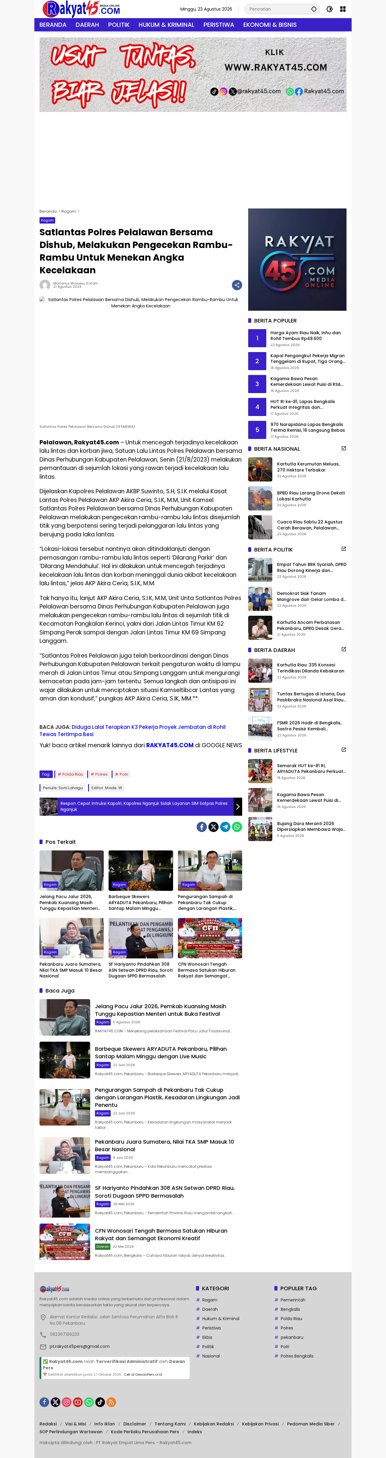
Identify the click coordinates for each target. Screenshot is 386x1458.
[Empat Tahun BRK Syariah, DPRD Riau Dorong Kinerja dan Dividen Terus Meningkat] (260, 570)
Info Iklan (104, 1424)
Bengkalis (290, 1309)
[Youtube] (78, 1402)
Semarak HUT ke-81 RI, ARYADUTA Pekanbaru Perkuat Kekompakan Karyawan (310, 768)
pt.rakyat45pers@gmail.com (80, 1346)
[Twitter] (213, 827)
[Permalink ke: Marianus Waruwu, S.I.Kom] (46, 285)
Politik (208, 1347)
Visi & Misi (75, 1424)
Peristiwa (211, 1328)
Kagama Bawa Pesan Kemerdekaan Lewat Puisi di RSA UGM (306, 381)
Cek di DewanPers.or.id (143, 1374)
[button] (314, 9)
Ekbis (207, 1337)
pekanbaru (292, 1337)
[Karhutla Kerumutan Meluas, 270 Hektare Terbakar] (260, 469)
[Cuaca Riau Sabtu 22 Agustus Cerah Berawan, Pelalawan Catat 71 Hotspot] (260, 527)
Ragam (47, 220)
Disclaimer (134, 1424)
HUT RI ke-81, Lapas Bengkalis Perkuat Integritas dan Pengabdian (303, 404)
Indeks (195, 1432)
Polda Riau (72, 774)
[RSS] (111, 1402)
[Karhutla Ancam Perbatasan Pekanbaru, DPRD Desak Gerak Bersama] (260, 628)
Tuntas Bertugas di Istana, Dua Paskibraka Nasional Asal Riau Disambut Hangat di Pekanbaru (311, 697)
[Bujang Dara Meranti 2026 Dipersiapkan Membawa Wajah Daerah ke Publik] (260, 829)
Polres (101, 774)
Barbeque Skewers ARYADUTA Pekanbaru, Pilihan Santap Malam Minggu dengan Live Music (140, 903)
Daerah (188, 952)
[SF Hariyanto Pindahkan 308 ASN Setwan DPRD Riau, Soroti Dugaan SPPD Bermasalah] (141, 938)
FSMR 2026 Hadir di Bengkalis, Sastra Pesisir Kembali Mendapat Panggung (309, 726)
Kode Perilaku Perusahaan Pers (145, 1432)
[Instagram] (66, 1402)
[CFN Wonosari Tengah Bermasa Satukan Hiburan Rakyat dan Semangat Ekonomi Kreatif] (210, 938)
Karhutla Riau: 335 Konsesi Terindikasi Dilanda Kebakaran (310, 668)
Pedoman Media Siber (311, 1424)
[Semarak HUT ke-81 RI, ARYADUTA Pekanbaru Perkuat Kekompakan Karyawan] (260, 771)
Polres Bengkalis (297, 1356)
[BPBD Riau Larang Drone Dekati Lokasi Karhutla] (260, 498)
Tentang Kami (170, 1424)
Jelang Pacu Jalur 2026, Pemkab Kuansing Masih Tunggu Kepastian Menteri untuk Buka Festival (68, 903)
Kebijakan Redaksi (214, 1424)
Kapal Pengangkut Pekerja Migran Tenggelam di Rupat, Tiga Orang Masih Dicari (308, 358)
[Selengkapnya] (343, 448)
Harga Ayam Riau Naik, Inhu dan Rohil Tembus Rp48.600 (306, 335)
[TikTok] (100, 1402)
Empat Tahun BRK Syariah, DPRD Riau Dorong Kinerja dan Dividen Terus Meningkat (311, 567)
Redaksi (48, 1424)
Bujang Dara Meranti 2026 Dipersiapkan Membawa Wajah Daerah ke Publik (311, 826)
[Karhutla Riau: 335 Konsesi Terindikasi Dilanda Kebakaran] (260, 671)
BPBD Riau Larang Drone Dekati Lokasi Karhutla (311, 496)
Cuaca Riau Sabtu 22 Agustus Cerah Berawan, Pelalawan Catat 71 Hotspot (310, 525)
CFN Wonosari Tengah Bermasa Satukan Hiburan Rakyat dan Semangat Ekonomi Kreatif (207, 970)
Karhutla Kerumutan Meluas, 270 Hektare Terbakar (308, 467)
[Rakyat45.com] (81, 9)
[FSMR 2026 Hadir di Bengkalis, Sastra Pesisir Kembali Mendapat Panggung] (260, 728)
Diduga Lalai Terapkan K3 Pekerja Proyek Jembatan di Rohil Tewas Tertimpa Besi (133, 730)
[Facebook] (202, 827)
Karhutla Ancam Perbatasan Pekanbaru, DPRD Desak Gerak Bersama (310, 625)
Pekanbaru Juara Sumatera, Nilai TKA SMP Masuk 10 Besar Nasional (71, 970)
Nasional (211, 1356)
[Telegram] (225, 827)
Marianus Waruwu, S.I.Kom (75, 283)
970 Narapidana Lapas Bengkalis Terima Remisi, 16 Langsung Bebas (308, 427)
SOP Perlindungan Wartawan (71, 1432)
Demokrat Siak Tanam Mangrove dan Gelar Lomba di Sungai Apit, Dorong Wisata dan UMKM (310, 596)
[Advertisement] (193, 157)
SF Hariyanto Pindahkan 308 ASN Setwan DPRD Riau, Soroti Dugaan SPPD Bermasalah (140, 970)
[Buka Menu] (342, 9)
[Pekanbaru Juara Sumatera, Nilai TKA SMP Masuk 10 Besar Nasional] (72, 938)
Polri (124, 774)
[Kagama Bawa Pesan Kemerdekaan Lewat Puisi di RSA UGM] (260, 800)
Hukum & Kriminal (220, 1319)
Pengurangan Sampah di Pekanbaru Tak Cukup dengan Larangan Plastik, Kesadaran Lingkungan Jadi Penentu (208, 903)
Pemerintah (293, 1300)
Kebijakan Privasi (260, 1424)
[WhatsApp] (237, 827)
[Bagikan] (237, 285)
